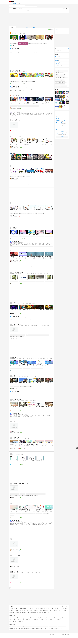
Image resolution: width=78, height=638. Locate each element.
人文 (26, 617)
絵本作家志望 (17, 612)
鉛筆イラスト (45, 610)
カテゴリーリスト (65, 8)
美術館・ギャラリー (17, 619)
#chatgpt (43, 213)
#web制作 (47, 513)
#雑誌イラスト (27, 495)
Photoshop (44, 612)
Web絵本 (57, 60)
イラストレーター (53, 610)
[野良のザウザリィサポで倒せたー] (63, 102)
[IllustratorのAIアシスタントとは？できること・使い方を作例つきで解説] (67, 96)
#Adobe (27, 213)
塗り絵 (16, 610)
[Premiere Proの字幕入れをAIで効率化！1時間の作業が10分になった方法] (67, 99)
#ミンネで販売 (36, 43)
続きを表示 (62, 136)
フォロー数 (19, 27)
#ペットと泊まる (29, 386)
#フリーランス (15, 513)
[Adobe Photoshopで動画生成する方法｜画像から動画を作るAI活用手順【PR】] (57, 102)
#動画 (19, 81)
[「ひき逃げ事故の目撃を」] (63, 92)
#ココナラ (44, 513)
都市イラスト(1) (64, 82)
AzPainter (24, 612)
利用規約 (66, 634)
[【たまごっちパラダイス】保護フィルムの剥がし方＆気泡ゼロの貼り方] (60, 99)
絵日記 (41, 619)
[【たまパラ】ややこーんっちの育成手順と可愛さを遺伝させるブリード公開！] (57, 99)
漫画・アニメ (34, 619)
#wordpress (19, 513)
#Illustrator (29, 213)
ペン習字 (54, 617)
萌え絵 (40, 610)
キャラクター (58, 608)
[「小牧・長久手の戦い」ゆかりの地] (60, 106)
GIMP (29, 612)
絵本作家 (12, 612)
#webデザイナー (19, 176)
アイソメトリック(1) (22, 628)
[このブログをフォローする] (22, 45)
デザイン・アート (19, 617)
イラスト (12, 617)
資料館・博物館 (42, 617)
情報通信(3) (57, 72)
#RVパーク (25, 386)
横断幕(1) (11, 626)
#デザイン (11, 176)
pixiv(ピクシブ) (57, 619)
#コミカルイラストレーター (21, 495)
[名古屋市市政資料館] (63, 96)
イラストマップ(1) (46, 626)
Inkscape (38, 612)
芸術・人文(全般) (26, 619)
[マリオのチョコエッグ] (57, 92)
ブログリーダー (57, 29)
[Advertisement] (39, 19)
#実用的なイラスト (12, 336)
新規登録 (53, 634)
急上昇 (27, 27)
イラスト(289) (57, 77)
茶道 (63, 617)
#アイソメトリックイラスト (13, 495)
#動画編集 (20, 213)
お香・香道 (49, 617)
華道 (11, 619)
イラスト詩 (57, 63)
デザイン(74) (50, 626)
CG (56, 57)
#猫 (10, 43)
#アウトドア (17, 386)
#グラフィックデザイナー (39, 513)
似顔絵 (11, 610)
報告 (25, 45)
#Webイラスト (31, 495)
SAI (49, 612)
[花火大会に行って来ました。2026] (57, 96)
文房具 (51, 619)
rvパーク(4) (48, 628)
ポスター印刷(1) (16, 626)
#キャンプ (11, 386)
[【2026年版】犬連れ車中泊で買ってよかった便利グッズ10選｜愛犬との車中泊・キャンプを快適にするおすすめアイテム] (67, 102)
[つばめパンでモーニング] (60, 102)
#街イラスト (21, 336)
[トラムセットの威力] (60, 96)
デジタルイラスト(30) (58, 82)
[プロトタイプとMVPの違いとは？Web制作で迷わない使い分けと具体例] (63, 106)
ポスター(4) (20, 626)
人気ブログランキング (11, 1)
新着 (34, 27)
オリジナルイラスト (50, 608)
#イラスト (11, 81)
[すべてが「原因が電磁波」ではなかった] (60, 92)
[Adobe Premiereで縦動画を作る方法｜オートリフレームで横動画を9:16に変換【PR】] (63, 99)
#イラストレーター (23, 81)
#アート (13, 43)
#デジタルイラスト (15, 81)
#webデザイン (23, 176)
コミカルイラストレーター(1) (64, 77)
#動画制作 (33, 213)
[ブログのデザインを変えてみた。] (67, 92)
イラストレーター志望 (62, 610)
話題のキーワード (58, 32)
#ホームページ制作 (32, 513)
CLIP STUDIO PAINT (58, 59)
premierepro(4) (61, 72)
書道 (59, 617)
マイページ (56, 634)
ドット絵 (65, 608)
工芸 (31, 617)
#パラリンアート (45, 43)
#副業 (14, 213)
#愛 (17, 43)
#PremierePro (39, 213)
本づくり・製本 (13, 621)
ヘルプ (68, 634)
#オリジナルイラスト (29, 81)
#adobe (27, 176)
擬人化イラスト (22, 610)
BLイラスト (57, 56)
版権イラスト (29, 610)
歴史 (36, 617)
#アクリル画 (31, 43)
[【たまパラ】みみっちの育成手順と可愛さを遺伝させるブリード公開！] (57, 106)
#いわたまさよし (36, 495)
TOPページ (50, 634)
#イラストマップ (17, 336)
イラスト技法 (57, 62)
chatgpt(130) (27, 628)
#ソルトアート (40, 43)
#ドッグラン (21, 386)
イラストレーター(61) (63, 85)
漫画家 (46, 619)
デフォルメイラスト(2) (64, 74)
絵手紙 (35, 610)
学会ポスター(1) (58, 85)
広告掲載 (63, 634)
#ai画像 (36, 213)
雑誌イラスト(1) (62, 79)
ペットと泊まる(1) (44, 628)
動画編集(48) (57, 79)
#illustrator (33, 81)
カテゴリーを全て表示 (58, 65)
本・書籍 (19, 621)
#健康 (15, 43)
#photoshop (14, 176)
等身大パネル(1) (58, 74)
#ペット (14, 386)
